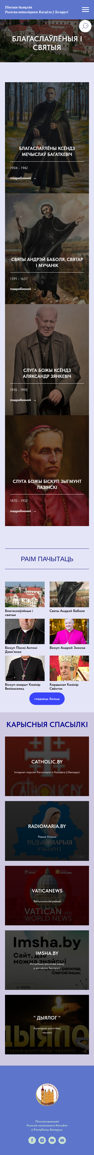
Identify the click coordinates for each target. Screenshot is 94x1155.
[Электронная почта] (62, 1149)
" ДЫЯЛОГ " (47, 1024)
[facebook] (32, 1149)
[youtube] (52, 1149)
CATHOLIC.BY (47, 768)
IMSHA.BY (47, 960)
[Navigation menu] (85, 9)
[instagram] (42, 1149)
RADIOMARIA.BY (47, 833)
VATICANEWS (47, 897)
